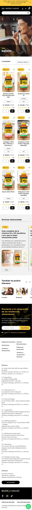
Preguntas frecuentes (8, 342)
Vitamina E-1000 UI (23, 94)
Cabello (8, 101)
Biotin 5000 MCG (8, 192)
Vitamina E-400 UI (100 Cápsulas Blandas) (23, 143)
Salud (6, 270)
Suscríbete (25, 328)
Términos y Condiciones (18, 332)
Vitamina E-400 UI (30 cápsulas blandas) (23, 193)
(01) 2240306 (11, 482)
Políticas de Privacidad (8, 502)
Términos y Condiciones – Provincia (21, 354)
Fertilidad (23, 98)
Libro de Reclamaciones (23, 502)
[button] (28, 506)
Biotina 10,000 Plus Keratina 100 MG (8, 95)
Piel (24, 101)
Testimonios (5, 345)
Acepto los (15, 332)
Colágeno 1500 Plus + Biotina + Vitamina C (8, 143)
